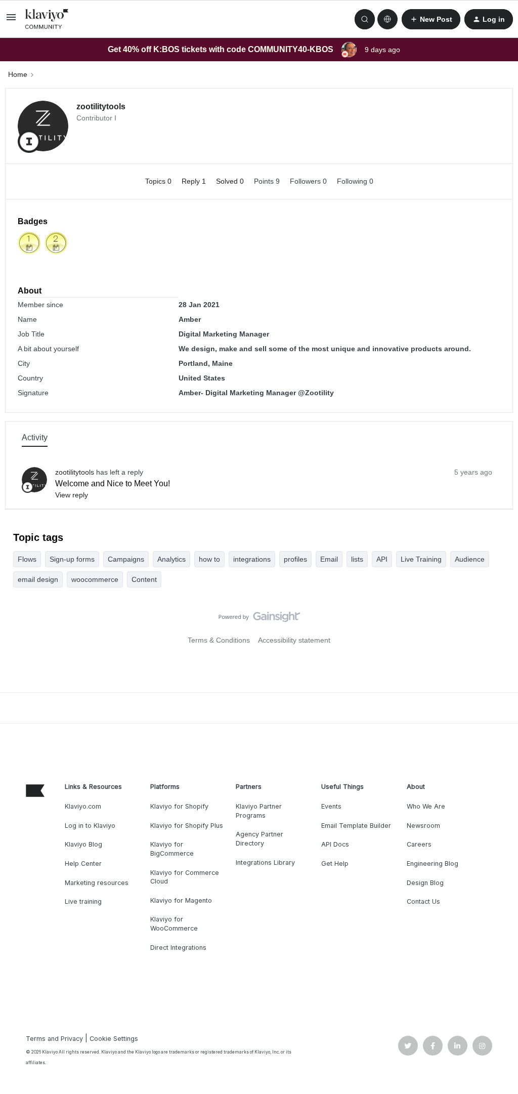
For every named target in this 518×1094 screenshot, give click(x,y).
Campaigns (126, 559)
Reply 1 (195, 181)
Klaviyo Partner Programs (259, 811)
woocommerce (94, 579)
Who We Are (426, 806)
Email (329, 559)
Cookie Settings (114, 1038)
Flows (27, 559)
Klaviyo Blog (83, 844)
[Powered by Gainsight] (259, 619)
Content (144, 579)
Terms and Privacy (54, 1038)
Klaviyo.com (83, 806)
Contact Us (423, 901)
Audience (470, 559)
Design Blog (425, 883)
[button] (11, 21)
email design (38, 579)
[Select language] (387, 19)
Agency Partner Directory (259, 838)
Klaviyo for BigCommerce (172, 848)
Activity (35, 437)
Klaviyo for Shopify (179, 806)
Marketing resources (96, 883)
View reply (71, 495)
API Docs (335, 844)
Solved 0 (231, 181)
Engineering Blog (432, 863)
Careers (419, 844)
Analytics (171, 559)
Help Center (83, 863)
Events (331, 806)
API (381, 559)
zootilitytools (100, 106)
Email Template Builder (356, 825)
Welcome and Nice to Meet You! (112, 483)
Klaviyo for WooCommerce (174, 923)
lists (357, 559)
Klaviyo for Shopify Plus (186, 825)
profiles (295, 559)
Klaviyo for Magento (181, 900)
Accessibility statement (294, 640)
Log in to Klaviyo (90, 825)
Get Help (335, 863)
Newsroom (423, 825)
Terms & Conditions (219, 640)
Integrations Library (265, 862)
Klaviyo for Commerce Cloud (184, 877)
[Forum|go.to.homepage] (47, 19)
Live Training (421, 559)
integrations (252, 559)
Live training (83, 901)
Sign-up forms (72, 559)
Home (17, 74)
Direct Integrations (178, 947)
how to (209, 559)
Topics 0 (159, 181)
